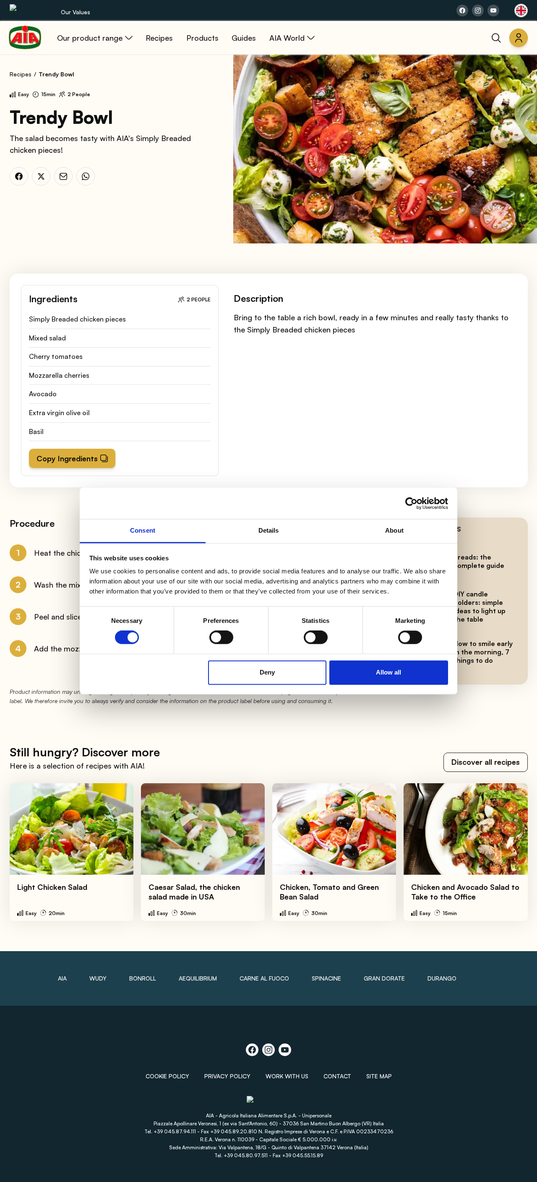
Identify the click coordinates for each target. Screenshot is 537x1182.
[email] (63, 176)
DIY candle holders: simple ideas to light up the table (480, 606)
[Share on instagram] (478, 10)
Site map (379, 1076)
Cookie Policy (167, 1076)
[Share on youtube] (493, 10)
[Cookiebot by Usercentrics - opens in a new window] (411, 503)
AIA (62, 978)
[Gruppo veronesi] (269, 1103)
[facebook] (19, 176)
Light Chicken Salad (52, 887)
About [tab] (394, 530)
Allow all (388, 672)
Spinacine (326, 978)
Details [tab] (268, 530)
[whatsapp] (85, 176)
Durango (442, 978)
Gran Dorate (384, 978)
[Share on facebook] (462, 10)
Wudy (98, 978)
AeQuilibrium (198, 978)
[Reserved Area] (518, 38)
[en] (521, 10)
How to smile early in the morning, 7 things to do (483, 651)
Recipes (20, 74)
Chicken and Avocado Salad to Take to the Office (465, 891)
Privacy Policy (227, 1076)
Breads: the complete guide (479, 561)
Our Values (75, 12)
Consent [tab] (142, 530)
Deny (267, 672)
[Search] (496, 38)
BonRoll (142, 978)
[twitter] (41, 176)
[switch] (221, 637)
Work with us (287, 1076)
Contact (337, 1076)
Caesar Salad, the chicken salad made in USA (194, 891)
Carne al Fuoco (264, 978)
